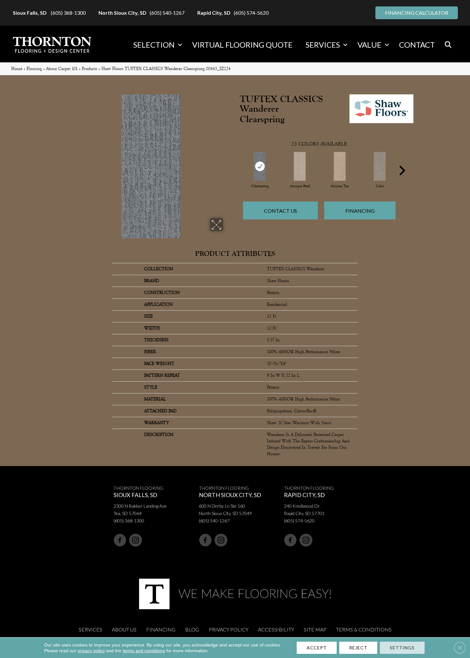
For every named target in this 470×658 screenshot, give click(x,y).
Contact (417, 44)
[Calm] (379, 166)
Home (16, 68)
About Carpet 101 (62, 68)
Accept (317, 647)
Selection (154, 44)
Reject (358, 647)
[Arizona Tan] (339, 166)
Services (323, 44)
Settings (402, 647)
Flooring (34, 68)
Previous (236, 161)
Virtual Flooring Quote (242, 44)
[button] (180, 44)
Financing (360, 211)
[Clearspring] (259, 166)
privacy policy (91, 650)
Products (89, 68)
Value (369, 44)
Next (402, 161)
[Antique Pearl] (299, 166)
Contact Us (280, 211)
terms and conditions (144, 650)
